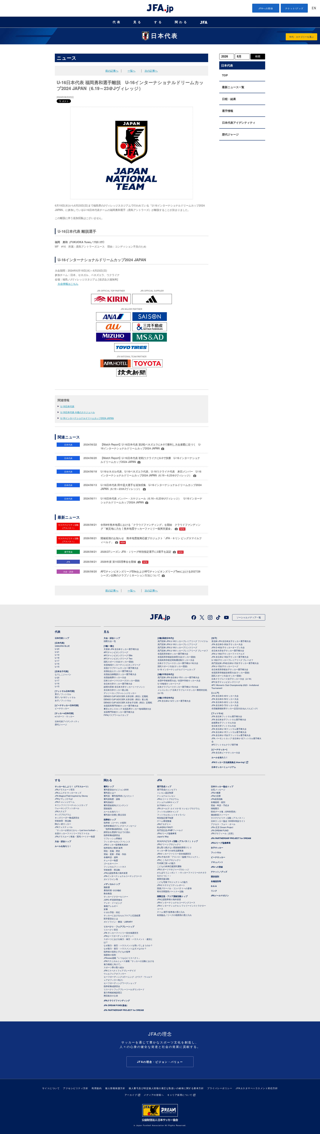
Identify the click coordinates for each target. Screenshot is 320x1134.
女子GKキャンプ (164, 805)
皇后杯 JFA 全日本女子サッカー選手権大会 (231, 641)
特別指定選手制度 (165, 817)
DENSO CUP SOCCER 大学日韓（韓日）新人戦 (126, 699)
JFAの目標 (216, 795)
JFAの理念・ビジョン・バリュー (160, 1062)
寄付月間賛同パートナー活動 (170, 891)
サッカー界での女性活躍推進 (170, 850)
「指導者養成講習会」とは (116, 828)
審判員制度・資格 (112, 798)
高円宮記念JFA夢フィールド (170, 830)
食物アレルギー (111, 905)
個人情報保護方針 (115, 1088)
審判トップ (109, 786)
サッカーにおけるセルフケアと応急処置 (122, 915)
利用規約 (97, 1088)
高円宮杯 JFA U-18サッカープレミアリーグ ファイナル (183, 641)
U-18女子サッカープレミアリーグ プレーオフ (232, 659)
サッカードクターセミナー (116, 896)
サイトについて (51, 1088)
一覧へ (131, 70)
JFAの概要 (216, 792)
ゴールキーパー (111, 863)
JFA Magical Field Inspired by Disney (71, 795)
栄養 (106, 909)
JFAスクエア (60, 811)
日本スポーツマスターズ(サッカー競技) (122, 680)
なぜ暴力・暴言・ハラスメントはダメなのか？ (125, 948)
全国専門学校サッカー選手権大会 (119, 711)
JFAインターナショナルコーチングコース (123, 875)
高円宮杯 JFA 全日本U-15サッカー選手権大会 (178, 677)
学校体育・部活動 (63, 820)
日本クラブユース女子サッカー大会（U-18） (232, 678)
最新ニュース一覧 (233, 87)
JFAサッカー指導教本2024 (116, 844)
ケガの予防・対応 (112, 912)
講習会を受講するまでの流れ (117, 831)
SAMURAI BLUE (62, 645)
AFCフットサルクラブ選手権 (224, 744)
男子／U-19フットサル (65, 697)
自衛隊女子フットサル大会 (223, 722)
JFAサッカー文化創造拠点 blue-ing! (228, 762)
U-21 (57, 651)
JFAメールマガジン (220, 895)
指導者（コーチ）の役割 (115, 822)
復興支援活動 (163, 878)
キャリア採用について (179, 1094)
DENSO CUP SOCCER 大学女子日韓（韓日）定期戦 (128, 702)
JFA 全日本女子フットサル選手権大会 (228, 719)
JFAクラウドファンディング (117, 1000)
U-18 (57, 657)
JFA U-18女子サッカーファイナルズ (227, 653)
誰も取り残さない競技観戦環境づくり (174, 847)
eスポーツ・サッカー (64, 716)
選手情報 (227, 111)
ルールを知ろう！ (219, 757)
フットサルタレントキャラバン (171, 814)
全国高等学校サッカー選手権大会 (173, 653)
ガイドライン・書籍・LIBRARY (118, 921)
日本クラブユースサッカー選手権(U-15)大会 (178, 686)
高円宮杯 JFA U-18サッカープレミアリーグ (177, 644)
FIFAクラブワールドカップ (116, 714)
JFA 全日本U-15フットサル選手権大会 (228, 731)
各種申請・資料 (111, 857)
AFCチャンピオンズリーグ (116, 652)
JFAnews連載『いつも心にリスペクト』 (122, 957)
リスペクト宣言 (111, 929)
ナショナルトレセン (166, 795)
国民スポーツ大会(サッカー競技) (119, 661)
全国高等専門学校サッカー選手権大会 (121, 705)
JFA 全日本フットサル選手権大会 (226, 716)
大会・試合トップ (112, 638)
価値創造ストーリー (220, 814)
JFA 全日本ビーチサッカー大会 (225, 752)
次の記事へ (151, 70)
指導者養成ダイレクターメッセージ (120, 825)
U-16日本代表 (67, 406)
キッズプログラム (63, 814)
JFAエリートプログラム (168, 798)
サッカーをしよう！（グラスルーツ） (72, 786)
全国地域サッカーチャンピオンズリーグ (122, 664)
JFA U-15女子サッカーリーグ (224, 666)
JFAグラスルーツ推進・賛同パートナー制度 (75, 836)
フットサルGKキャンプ (167, 811)
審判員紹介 (109, 802)
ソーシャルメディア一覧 (248, 617)
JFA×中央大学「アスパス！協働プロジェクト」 (178, 856)
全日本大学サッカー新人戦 (116, 689)
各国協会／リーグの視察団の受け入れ (174, 914)
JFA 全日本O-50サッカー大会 (225, 698)
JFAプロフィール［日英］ (223, 833)
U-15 (57, 666)
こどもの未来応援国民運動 (169, 866)
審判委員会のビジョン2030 (116, 789)
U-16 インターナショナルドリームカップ (176, 669)
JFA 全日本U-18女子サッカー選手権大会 (230, 656)
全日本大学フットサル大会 (223, 725)
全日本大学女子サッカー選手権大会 (227, 650)
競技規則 (108, 808)
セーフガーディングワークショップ (120, 983)
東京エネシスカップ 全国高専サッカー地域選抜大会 (127, 708)
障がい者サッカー (63, 823)
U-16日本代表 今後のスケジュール (77, 412)
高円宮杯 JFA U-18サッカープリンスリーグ (177, 647)
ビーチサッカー (62, 708)
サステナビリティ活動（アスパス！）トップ (177, 841)
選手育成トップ (164, 786)
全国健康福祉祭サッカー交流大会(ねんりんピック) (234, 708)
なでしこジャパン (63, 674)
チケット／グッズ (219, 871)
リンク (214, 890)
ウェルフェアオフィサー (115, 973)
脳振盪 (107, 887)
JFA (159, 780)
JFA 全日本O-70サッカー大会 (225, 705)
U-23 (57, 648)
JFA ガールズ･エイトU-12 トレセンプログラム (178, 808)
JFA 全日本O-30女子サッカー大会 (227, 644)
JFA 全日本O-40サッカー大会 (225, 695)
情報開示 (215, 808)
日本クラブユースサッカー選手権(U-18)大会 (178, 663)
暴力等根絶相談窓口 (113, 992)
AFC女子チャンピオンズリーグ (225, 681)
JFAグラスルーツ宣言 (65, 789)
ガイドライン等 (111, 879)
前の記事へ (111, 70)
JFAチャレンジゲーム (65, 801)
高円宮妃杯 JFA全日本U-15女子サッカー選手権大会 (235, 663)
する (158, 22)
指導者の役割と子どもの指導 (117, 951)
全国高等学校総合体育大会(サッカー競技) (177, 656)
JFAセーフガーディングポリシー (119, 935)
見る (137, 22)
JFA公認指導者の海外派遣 (116, 872)
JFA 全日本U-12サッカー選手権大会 (174, 700)
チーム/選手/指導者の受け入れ (171, 911)
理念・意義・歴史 (112, 850)
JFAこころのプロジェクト (169, 859)
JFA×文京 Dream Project (222, 827)
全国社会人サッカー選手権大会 (118, 670)
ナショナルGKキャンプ (167, 802)
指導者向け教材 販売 (113, 847)
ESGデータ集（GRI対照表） (224, 811)
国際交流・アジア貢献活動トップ (172, 896)
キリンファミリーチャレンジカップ (71, 805)
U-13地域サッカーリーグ (169, 683)
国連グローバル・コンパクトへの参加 (174, 888)
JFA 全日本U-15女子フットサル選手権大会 (231, 735)
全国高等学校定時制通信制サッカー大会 (176, 659)
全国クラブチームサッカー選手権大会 (121, 667)
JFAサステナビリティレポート (171, 885)
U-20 (57, 677)
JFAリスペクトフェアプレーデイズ (120, 970)
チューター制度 (111, 860)
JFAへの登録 (266, 8)
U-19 (57, 654)
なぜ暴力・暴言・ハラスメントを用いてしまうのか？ (128, 945)
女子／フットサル (63, 700)
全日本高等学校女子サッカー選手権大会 (229, 669)
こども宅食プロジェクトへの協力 (172, 881)
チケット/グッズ (294, 8)
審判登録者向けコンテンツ (116, 805)
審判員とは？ (110, 792)
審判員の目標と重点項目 (115, 814)
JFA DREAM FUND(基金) (115, 1005)
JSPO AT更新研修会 (113, 899)
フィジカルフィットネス (115, 866)
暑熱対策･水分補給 (112, 890)
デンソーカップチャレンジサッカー (120, 692)
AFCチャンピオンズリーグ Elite (118, 655)
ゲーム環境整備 (164, 820)
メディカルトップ (112, 884)
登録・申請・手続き (220, 805)
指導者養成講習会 (112, 835)
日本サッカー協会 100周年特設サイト (228, 820)
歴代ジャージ (230, 134)
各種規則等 (216, 881)
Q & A (214, 886)
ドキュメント (217, 862)
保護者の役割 (110, 954)
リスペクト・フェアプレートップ (119, 926)
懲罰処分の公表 (111, 995)
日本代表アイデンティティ (238, 123)
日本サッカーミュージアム (223, 767)
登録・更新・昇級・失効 (115, 853)
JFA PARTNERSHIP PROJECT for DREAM (124, 1010)
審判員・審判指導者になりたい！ (119, 795)
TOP (225, 75)
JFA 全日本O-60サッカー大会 (225, 702)
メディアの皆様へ (154, 1094)
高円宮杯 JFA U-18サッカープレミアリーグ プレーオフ (183, 650)
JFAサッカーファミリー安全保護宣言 (174, 853)
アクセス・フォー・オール (223, 824)
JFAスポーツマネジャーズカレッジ (173, 869)
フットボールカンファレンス (117, 841)
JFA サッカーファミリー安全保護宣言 (121, 932)
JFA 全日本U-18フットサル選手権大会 (228, 728)
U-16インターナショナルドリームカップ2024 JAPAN (87, 418)
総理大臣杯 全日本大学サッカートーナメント (124, 686)
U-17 (57, 660)
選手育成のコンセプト (167, 789)
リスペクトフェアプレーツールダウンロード (124, 989)
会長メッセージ (218, 789)
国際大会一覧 (110, 641)
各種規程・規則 (218, 802)
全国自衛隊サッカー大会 (115, 677)
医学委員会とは (111, 918)
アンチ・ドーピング (113, 902)
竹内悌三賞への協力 (166, 863)
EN (314, 8)
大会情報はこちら (68, 284)
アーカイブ (131, 1094)
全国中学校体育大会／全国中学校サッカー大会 (179, 680)
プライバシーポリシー (219, 1088)
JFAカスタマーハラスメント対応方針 (257, 1088)
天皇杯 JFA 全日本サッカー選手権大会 (121, 648)
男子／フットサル (63, 694)
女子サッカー (217, 847)
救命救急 (108, 893)
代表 (117, 22)
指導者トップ (110, 819)
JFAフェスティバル (64, 827)
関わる (181, 22)
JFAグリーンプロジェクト (169, 844)
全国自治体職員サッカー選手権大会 (120, 674)
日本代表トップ (62, 638)
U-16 (57, 663)
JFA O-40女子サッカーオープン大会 (228, 647)
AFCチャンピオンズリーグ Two (118, 658)
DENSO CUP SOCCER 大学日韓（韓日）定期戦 (126, 696)
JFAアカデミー (164, 824)
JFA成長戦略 (217, 798)
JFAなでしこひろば (64, 798)
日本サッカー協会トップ (222, 786)
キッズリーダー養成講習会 (67, 817)
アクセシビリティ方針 (75, 1088)
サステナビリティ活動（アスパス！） (228, 817)
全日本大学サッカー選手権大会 (118, 683)
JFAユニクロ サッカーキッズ (68, 792)
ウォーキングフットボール (67, 808)
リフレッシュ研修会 (113, 838)
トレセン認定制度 (165, 792)
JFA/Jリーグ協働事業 (166, 833)
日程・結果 (229, 99)
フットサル (216, 852)
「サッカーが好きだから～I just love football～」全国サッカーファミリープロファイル (77, 832)
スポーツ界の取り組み (114, 967)
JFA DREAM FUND (220, 830)
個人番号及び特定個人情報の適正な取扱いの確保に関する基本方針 (166, 1088)
